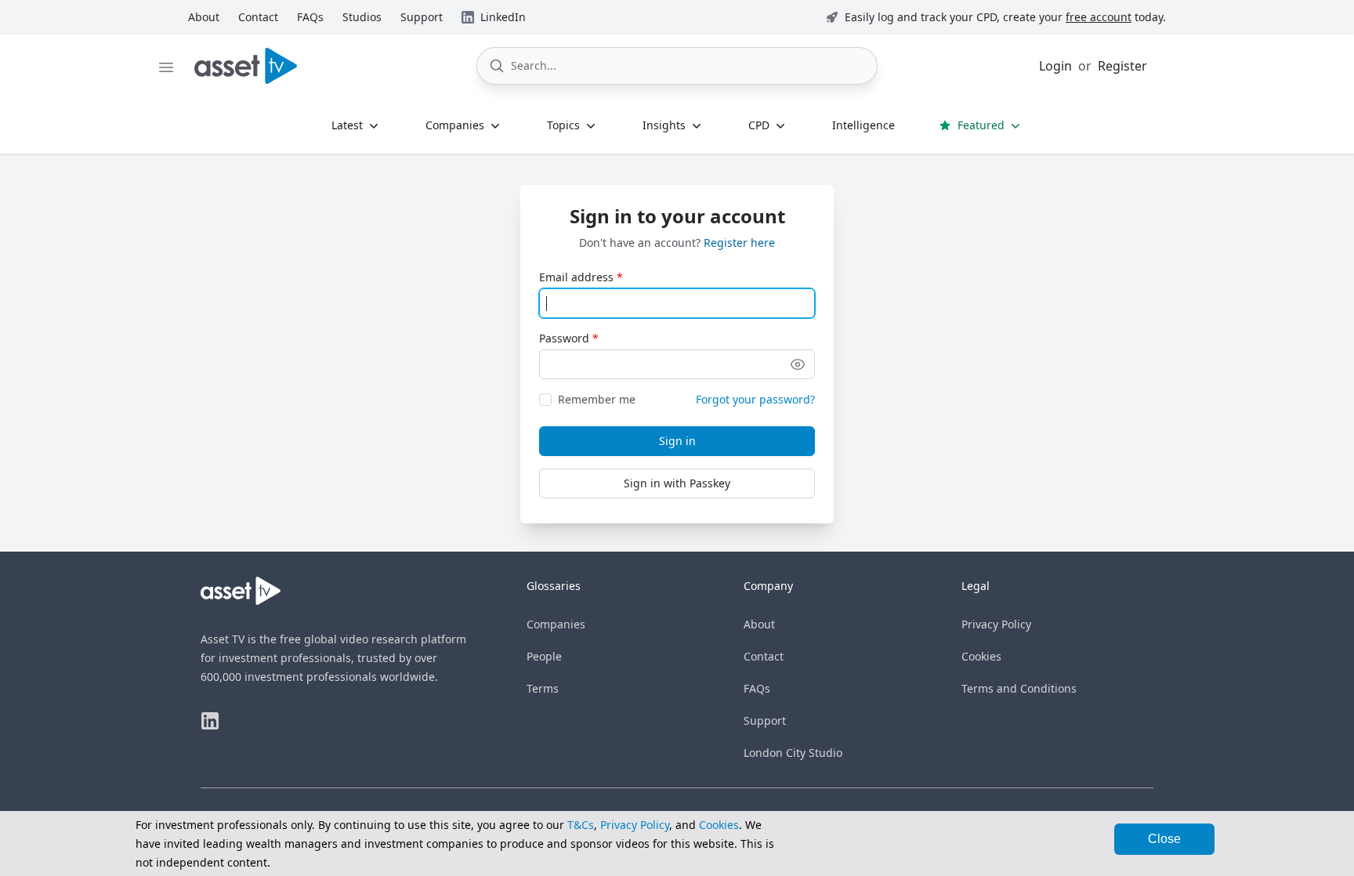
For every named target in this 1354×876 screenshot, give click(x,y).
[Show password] (797, 364)
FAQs (757, 688)
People (544, 656)
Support (765, 720)
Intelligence (863, 125)
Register (1122, 65)
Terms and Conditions (1019, 688)
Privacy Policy (996, 624)
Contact (764, 656)
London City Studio (793, 752)
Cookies (981, 656)
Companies (556, 624)
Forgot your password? (755, 399)
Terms (543, 688)
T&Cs (580, 824)
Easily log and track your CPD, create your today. (1005, 16)
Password (564, 338)
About (759, 624)
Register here (739, 242)
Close (1164, 838)
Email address (576, 277)
